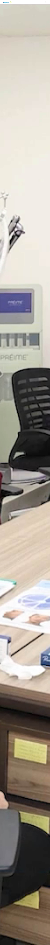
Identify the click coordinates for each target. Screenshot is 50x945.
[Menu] (46, 2)
